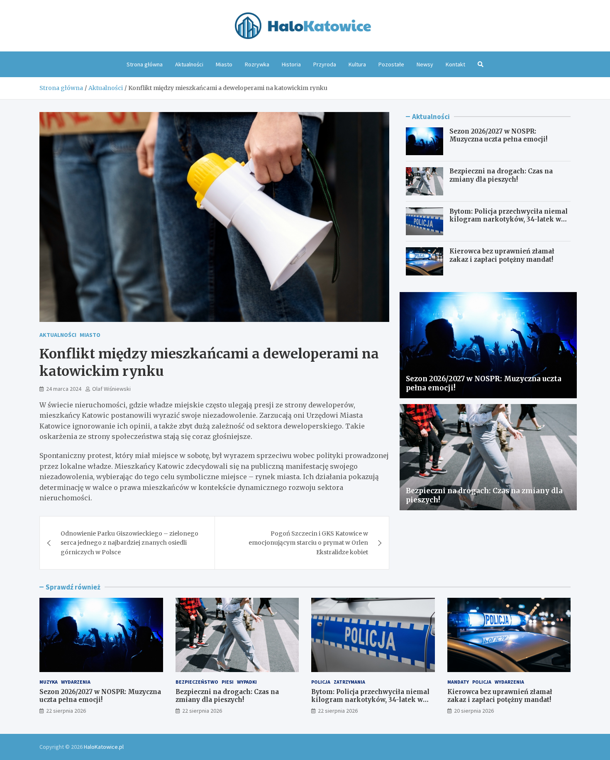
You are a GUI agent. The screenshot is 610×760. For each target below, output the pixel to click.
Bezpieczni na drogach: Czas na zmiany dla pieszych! (501, 175)
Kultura (357, 64)
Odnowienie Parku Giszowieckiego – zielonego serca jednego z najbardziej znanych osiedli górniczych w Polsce (129, 543)
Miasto (224, 64)
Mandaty (458, 682)
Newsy (425, 64)
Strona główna (145, 64)
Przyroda (324, 64)
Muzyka (48, 682)
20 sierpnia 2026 (474, 710)
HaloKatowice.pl (104, 746)
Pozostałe (391, 64)
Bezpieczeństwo (197, 682)
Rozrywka (257, 64)
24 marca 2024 (63, 388)
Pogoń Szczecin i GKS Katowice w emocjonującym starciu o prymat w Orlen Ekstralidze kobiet (308, 543)
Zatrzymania (349, 682)
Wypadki (247, 682)
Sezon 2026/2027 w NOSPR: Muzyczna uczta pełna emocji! (498, 135)
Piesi (228, 682)
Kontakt (455, 64)
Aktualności (189, 64)
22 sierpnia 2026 (66, 710)
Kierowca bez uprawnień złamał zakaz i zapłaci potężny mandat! (501, 255)
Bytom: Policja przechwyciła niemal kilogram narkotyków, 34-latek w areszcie (508, 219)
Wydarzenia (75, 682)
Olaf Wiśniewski (111, 388)
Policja (320, 682)
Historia (291, 64)
